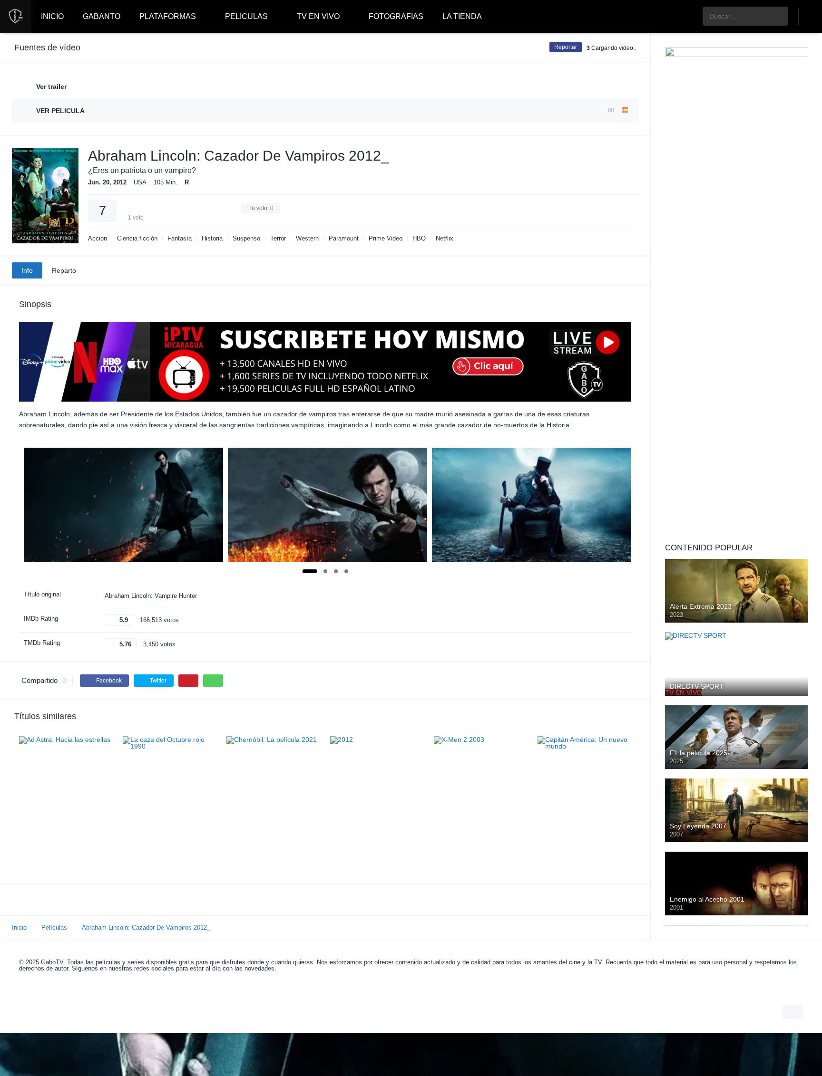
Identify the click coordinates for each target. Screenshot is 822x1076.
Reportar (565, 47)
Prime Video (385, 238)
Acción (97, 238)
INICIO (52, 16)
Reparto (64, 270)
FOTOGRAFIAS (396, 16)
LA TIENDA (462, 16)
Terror (278, 238)
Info (27, 270)
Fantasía (179, 238)
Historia (212, 238)
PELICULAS (246, 16)
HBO (419, 238)
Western (307, 238)
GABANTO (101, 16)
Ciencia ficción (137, 238)
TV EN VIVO (318, 16)
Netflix (444, 238)
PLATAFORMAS (167, 16)
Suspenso (246, 238)
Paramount (344, 238)
